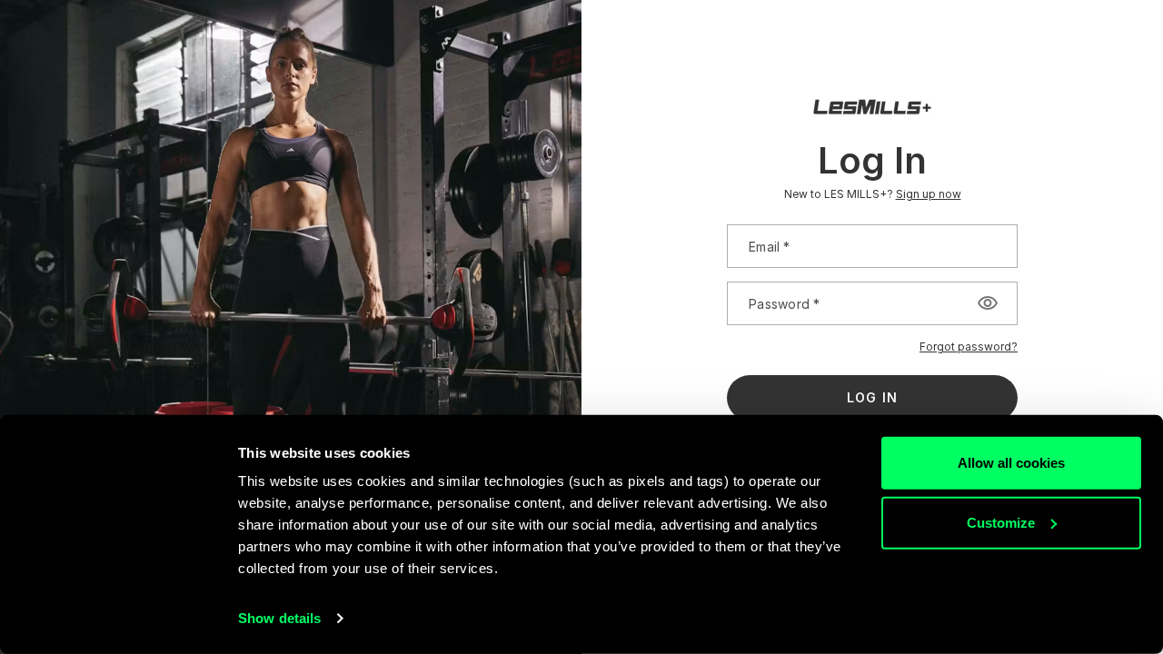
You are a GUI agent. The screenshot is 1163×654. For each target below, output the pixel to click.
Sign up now (928, 194)
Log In (872, 397)
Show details (279, 618)
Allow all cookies (1011, 463)
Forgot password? (968, 346)
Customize (1001, 522)
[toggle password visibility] (987, 303)
